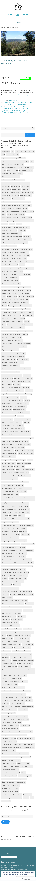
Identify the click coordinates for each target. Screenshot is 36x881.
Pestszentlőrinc (6, 572)
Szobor (28, 641)
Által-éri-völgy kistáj (7, 776)
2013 (16, 151)
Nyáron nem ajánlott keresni (10, 547)
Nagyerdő (26, 519)
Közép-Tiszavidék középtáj (9, 453)
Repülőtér (9, 597)
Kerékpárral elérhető (19, 409)
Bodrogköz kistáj (12, 214)
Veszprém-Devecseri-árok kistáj (20, 719)
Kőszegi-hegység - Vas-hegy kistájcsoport (14, 460)
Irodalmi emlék (14, 391)
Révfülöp (4, 607)
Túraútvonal (5, 703)
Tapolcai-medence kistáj (9, 663)
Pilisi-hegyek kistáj (21, 578)
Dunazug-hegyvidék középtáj (10, 277)
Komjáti (13, 425)
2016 (28, 151)
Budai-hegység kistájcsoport (10, 221)
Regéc (3, 597)
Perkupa (10, 566)
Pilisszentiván (20, 581)
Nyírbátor (22, 547)
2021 (32, 151)
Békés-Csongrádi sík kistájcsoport (12, 236)
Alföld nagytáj (25, 161)
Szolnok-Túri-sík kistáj (14, 644)
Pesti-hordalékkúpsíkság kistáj (24, 566)
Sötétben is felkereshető (19, 660)
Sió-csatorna (28, 607)
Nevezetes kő (23, 531)
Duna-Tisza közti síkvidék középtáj (12, 274)
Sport (20, 629)
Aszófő (4, 170)
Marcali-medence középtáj (21, 472)
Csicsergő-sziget (21, 258)
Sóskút (4, 660)
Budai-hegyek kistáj (26, 217)
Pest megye (22, 569)
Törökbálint (20, 700)
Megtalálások (14, 100)
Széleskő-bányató (7, 654)
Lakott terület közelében (9, 463)
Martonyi (13, 475)
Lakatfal (29, 460)
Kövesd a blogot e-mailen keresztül (16, 806)
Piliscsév (11, 578)
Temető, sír (27, 666)
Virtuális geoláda (25, 725)
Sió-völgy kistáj (6, 610)
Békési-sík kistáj (17, 240)
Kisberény (5, 422)
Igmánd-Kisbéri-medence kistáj (23, 378)
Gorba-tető (5, 328)
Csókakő (15, 265)
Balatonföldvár (16, 189)
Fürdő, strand (17, 315)
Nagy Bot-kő (18, 519)
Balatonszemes (6, 199)
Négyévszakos (6, 112)
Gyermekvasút (29, 331)
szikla (3, 641)
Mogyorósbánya (21, 491)
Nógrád (24, 553)
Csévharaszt (29, 262)
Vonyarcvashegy (23, 732)
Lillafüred (16, 466)
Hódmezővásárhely (7, 378)
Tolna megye (24, 681)
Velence (25, 710)
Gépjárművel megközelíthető (10, 350)
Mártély (26, 506)
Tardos (19, 663)
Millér (15, 488)
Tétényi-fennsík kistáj (8, 697)
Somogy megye (21, 616)
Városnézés (5, 738)
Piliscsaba (5, 578)
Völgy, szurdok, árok (7, 757)
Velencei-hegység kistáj (8, 713)
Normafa (17, 534)
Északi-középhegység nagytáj (10, 791)
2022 (3, 155)
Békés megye (27, 240)
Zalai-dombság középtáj (9, 763)
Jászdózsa (23, 397)
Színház (16, 654)
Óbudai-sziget (27, 795)
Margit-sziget (6, 475)
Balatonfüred (26, 189)
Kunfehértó (18, 435)
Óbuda (20, 795)
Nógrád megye (21, 556)
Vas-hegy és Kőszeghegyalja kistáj (23, 706)
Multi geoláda (15, 503)
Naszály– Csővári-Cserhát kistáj (17, 528)
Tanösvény (31, 660)
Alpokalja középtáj (7, 164)
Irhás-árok (5, 391)
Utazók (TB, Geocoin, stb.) (17, 703)
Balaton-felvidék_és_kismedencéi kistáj (13, 180)
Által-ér (23, 773)
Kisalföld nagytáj (25, 419)
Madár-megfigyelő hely (8, 469)
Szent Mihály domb (7, 638)
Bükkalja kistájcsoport (21, 252)
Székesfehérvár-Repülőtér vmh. (21, 651)
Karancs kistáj (6, 403)
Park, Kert (31, 563)
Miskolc (28, 488)
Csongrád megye (20, 262)
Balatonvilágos (26, 202)
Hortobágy (5, 372)
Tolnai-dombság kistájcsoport (10, 681)
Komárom (20, 425)
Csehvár (12, 255)
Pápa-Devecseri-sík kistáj (9, 591)
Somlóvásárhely (27, 610)
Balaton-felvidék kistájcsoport (10, 177)
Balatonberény (15, 186)
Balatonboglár (25, 186)
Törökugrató (28, 700)
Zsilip (30, 766)
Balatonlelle (15, 195)
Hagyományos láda (21, 108)
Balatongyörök (15, 192)
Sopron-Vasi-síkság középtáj (10, 622)
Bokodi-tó (21, 214)
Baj (12, 170)
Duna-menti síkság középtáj (14, 271)
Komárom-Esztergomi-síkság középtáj (13, 428)
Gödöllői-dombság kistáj (9, 359)
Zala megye (20, 763)
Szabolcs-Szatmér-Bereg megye (11, 632)
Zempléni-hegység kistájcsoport (18, 766)
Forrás (9, 315)
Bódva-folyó (12, 243)
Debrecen (22, 265)
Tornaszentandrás (7, 684)
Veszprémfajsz (6, 722)
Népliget (18, 553)
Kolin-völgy (26, 422)
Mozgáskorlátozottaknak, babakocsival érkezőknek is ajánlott (17, 499)
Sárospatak (5, 657)
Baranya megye (26, 205)
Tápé (14, 691)
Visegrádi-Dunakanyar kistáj (10, 728)
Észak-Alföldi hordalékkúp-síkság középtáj (14, 779)
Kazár (26, 403)
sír (30, 657)
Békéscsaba (26, 236)
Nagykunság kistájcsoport (9, 525)
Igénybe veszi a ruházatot (9, 381)
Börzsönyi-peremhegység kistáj (11, 249)
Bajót (16, 170)
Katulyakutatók (5, 839)
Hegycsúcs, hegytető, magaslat (11, 110)
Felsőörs (4, 312)
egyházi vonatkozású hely (9, 293)
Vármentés (16, 735)
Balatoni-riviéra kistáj (27, 192)
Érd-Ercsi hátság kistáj (24, 776)
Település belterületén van (9, 666)
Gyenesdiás (20, 331)
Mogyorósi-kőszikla (7, 494)
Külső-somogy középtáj (8, 457)
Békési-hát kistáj (7, 240)
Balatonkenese (6, 195)
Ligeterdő (10, 466)
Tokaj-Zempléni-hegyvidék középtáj (12, 678)
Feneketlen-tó (12, 312)
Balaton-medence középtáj (9, 183)
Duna (3, 271)
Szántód (10, 648)
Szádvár (4, 648)
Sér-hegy (25, 657)
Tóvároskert (28, 697)
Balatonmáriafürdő (25, 195)
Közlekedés (5, 447)
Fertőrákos (30, 312)
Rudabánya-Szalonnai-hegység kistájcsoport (15, 600)
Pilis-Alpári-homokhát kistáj (21, 572)
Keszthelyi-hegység (7, 413)
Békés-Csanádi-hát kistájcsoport (11, 233)
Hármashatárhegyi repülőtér (10, 375)
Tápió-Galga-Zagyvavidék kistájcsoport (13, 688)
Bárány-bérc (13, 230)
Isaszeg (21, 391)
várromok (13, 738)
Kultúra (11, 435)
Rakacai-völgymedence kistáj (25, 594)
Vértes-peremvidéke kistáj (9, 741)
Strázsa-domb (27, 629)
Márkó (20, 506)
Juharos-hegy (28, 394)
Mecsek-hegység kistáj (24, 475)
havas (22, 362)
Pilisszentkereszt (7, 585)
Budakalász (30, 221)
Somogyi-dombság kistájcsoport (11, 613)
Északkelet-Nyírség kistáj (9, 795)
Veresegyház (5, 719)
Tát (18, 691)
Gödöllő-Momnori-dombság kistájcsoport (14, 353)
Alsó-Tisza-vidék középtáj (9, 167)
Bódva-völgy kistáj (22, 243)
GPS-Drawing (13, 328)
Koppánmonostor (25, 431)
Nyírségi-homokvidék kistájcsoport (12, 550)
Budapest (12, 224)
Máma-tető (5, 506)
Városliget (23, 735)
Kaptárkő (27, 400)
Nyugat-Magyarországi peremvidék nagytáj (14, 541)
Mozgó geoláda (6, 503)
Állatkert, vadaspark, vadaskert (11, 773)
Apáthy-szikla (22, 167)
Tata (24, 663)
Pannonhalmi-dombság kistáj (10, 563)
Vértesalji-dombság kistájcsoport (11, 747)
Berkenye (23, 211)
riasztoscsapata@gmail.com (9, 869)
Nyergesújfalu (25, 534)
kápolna (31, 438)
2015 (24, 151)
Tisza (14, 675)
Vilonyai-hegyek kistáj (8, 725)
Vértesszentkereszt (28, 747)
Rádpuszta (21, 603)
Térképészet (21, 694)
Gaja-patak (30, 315)
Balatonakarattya (24, 183)
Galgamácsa (14, 318)
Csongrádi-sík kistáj (8, 262)
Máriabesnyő (13, 506)
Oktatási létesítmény (8, 559)
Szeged (4, 635)
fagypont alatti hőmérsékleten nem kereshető (15, 302)
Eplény (19, 106)
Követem (30, 135)
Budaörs (18, 224)
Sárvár (20, 657)
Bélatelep (4, 243)
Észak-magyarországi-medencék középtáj (14, 782)
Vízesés (13, 750)
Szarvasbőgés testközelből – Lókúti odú (15, 62)
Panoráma (14, 112)
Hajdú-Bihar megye (7, 362)
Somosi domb (6, 619)
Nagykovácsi (14, 522)
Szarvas (23, 632)
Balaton (20, 173)
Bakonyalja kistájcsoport (9, 173)
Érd (16, 776)
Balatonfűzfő (5, 192)
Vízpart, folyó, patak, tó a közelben (12, 754)
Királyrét (16, 419)
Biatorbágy (30, 211)
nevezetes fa (14, 531)
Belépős (25, 208)
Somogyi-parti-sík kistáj (9, 616)
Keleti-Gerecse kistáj (8, 406)
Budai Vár (22, 221)
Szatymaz (30, 632)
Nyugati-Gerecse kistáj (27, 544)
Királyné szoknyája (7, 419)
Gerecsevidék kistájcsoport (15, 324)
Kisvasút (11, 422)
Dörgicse (28, 290)
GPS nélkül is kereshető (8, 331)
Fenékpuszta (21, 312)
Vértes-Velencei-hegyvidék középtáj (12, 744)
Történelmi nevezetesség (9, 700)
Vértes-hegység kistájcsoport (25, 738)
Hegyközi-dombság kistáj (9, 368)
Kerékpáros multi (7, 409)
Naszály (4, 528)
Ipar (29, 381)
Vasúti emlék (13, 710)
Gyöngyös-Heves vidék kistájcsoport (12, 340)
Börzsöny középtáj (26, 249)
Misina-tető (21, 488)
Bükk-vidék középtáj (7, 252)
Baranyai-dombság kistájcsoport (11, 205)
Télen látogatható (25, 691)
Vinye (17, 725)
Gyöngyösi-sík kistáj (8, 343)
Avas (8, 170)
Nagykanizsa (5, 522)
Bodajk (4, 214)
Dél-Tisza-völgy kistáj (8, 290)
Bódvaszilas (13, 246)
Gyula (13, 337)
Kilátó (14, 416)
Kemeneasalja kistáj (21, 406)
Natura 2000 (5, 531)
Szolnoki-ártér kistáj (28, 644)
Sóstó (9, 660)
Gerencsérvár (28, 324)
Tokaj (25, 675)
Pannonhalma (27, 559)
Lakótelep (20, 463)
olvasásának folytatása (24, 95)
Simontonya (19, 607)
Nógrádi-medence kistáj (8, 556)
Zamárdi (27, 763)
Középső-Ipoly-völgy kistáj (25, 453)
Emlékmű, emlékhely (24, 293)
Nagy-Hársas (13, 515)
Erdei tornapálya (12, 296)
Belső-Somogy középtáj (14, 208)
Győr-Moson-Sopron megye (23, 343)
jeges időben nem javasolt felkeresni (12, 394)
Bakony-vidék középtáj (14, 104)
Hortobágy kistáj (14, 372)
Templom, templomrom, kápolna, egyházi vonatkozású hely (17, 671)
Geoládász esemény (17, 321)
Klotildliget (19, 422)
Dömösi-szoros (19, 290)
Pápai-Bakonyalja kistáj (25, 591)
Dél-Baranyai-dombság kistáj (10, 287)
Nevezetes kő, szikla (7, 534)
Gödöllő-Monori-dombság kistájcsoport (13, 356)
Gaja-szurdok (6, 318)
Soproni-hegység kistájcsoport (11, 626)
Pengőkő (4, 566)
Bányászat (5, 230)
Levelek (4, 466)
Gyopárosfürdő (6, 337)
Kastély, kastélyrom (17, 403)
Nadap (27, 512)
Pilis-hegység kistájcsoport (10, 575)
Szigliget (27, 638)
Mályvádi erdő (25, 503)
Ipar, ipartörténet (7, 384)
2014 (20, 151)
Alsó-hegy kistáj (18, 164)
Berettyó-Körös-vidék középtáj (10, 211)
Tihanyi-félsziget (6, 675)
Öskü (31, 798)
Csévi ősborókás (6, 265)
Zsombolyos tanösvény (8, 769)
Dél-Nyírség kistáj (25, 287)
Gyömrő (19, 337)
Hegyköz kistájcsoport (24, 368)
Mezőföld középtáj (7, 488)
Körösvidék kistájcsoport (23, 444)
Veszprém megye (24, 112)
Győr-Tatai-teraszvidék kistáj (10, 346)
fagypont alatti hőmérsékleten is (19, 299)
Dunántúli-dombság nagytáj (10, 280)
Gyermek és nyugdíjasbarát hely (11, 334)
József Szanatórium (17, 400)
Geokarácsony (6, 321)
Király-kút (20, 416)
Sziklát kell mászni (12, 641)
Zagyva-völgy (18, 757)
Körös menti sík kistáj (8, 444)
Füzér (23, 315)
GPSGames (22, 328)
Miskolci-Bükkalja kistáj (9, 491)
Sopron (20, 619)
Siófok (13, 610)
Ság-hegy (29, 654)
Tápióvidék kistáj (6, 691)
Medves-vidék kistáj (7, 485)
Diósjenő (30, 268)
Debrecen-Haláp (6, 268)
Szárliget (16, 648)
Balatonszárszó (6, 202)
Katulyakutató (18, 15)
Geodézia (22, 318)
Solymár (19, 610)
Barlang (4, 208)
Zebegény (4, 766)
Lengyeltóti (27, 463)
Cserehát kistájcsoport (22, 255)
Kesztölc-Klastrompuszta (21, 413)
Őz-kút (8, 801)
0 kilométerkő (6, 151)
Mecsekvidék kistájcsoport (9, 479)
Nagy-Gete (5, 515)
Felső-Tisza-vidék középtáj (24, 306)
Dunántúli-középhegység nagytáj (11, 284)
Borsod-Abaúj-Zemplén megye (10, 217)
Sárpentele (13, 657)
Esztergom (5, 299)
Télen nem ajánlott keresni (9, 694)
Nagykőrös (22, 525)
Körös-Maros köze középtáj (20, 441)
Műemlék (21, 512)
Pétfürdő (12, 594)
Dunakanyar (26, 274)
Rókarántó (11, 607)
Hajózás (16, 362)
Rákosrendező (29, 603)
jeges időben (28, 391)
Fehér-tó (4, 306)
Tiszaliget (19, 675)
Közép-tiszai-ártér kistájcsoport (24, 450)
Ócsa (3, 798)
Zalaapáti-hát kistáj (7, 760)
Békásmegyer (22, 230)
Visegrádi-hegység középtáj (9, 732)
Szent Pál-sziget (18, 638)
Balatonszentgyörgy (18, 199)
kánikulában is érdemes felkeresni (17, 438)
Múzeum (14, 512)
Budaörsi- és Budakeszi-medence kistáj (13, 227)
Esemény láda (30, 296)
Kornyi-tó (4, 435)
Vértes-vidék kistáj (28, 744)
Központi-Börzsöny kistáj (17, 447)
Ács (18, 769)
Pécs (7, 594)
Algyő (31, 161)
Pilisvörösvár (17, 585)
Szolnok (4, 644)
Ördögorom (9, 798)
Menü (19, 22)
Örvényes (26, 798)
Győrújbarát (23, 346)
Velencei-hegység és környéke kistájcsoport (14, 716)
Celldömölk (5, 255)
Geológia (26, 321)
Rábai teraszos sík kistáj (9, 603)
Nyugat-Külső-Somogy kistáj (10, 537)
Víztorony (26, 754)
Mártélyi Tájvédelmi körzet (9, 509)
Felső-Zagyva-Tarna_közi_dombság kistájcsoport (16, 309)
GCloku (25, 78)
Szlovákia (21, 641)
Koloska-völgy (6, 425)
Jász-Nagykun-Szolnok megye (10, 397)
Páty (3, 594)
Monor (16, 494)
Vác (31, 732)
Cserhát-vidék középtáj (8, 258)
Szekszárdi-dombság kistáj (22, 635)
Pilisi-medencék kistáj (8, 581)
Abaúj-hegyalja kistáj (12, 155)
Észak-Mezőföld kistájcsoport (10, 785)
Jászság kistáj (6, 400)
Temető (20, 666)
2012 (6, 102)
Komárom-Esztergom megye (10, 431)
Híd (21, 375)
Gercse (4, 324)
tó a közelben (19, 697)
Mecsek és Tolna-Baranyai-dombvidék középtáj (15, 482)
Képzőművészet (6, 441)
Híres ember (26, 375)
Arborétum (30, 167)
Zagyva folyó (27, 757)
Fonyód (4, 315)
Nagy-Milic (21, 515)
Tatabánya (29, 663)
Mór (28, 509)
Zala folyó (17, 760)
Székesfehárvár (6, 651)
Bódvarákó (5, 246)
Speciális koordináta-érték (9, 629)
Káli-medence (26, 435)
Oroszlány (18, 559)
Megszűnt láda (19, 485)
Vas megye (5, 710)
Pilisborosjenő (23, 575)
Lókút (25, 110)
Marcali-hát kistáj (7, 472)
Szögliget (22, 654)
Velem (20, 710)
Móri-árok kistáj (6, 512)
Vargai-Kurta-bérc (7, 706)
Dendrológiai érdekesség (20, 268)
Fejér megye (11, 306)
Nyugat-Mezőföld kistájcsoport (11, 544)
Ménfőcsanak (22, 509)
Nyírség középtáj (28, 550)
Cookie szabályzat (25, 874)
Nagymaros (29, 525)
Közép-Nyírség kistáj (8, 450)
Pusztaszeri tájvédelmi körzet (10, 588)
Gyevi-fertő (25, 334)
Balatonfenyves (6, 189)
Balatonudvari (16, 202)
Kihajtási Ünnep (6, 416)
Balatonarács (6, 186)
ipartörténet (16, 384)
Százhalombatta (25, 648)
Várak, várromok (6, 735)
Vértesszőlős (5, 750)
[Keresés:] (18, 128)
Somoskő (14, 619)
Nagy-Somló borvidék (8, 519)
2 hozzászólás (5, 69)
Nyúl (3, 553)
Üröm (3, 801)
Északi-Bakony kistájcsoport (18, 102)
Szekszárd (10, 635)
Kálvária (4, 438)
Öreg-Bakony (18, 798)
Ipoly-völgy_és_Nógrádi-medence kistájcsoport (15, 387)
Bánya (27, 227)
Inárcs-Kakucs (22, 381)
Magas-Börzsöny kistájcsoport (25, 469)
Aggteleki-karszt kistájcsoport (10, 161)
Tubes (15, 684)
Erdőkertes (21, 296)
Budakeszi (5, 224)
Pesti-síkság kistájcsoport (9, 569)
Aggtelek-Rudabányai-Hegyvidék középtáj (13, 158)
